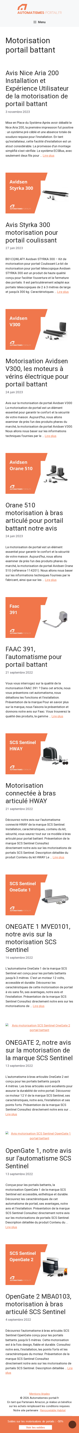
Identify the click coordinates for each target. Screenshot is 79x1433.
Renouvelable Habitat (53, 1410)
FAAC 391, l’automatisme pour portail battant (34, 656)
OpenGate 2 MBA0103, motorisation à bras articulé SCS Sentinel (38, 1304)
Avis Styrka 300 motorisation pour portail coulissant (32, 232)
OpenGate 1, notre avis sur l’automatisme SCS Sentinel (38, 1158)
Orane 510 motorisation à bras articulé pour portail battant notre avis (34, 517)
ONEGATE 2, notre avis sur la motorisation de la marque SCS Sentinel (39, 1050)
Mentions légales (39, 1393)
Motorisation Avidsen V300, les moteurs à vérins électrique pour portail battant (37, 372)
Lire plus (48, 155)
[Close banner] (72, 1424)
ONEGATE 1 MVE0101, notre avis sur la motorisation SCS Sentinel (38, 938)
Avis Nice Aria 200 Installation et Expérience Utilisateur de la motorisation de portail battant (37, 88)
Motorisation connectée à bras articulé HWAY (31, 793)
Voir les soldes (35, 1427)
